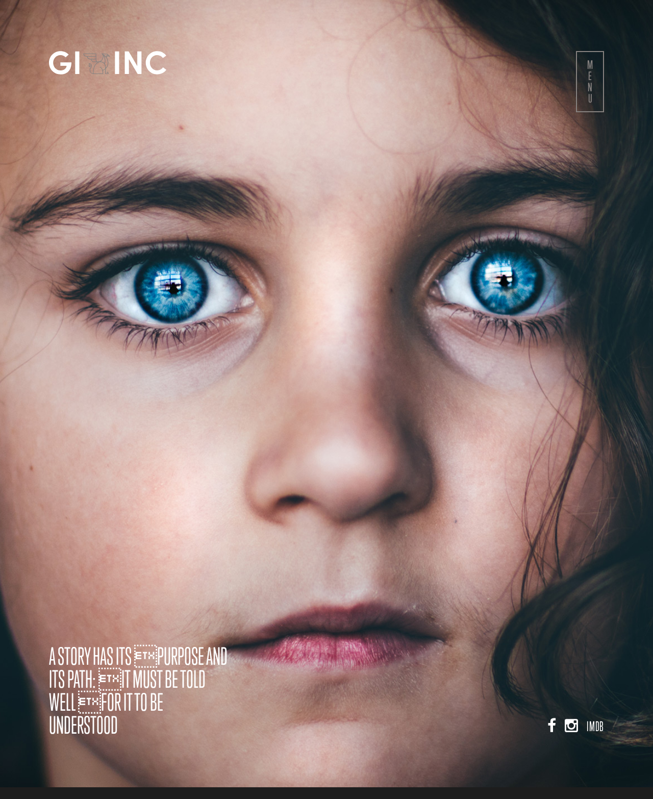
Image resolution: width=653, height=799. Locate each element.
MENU (590, 81)
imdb (595, 738)
